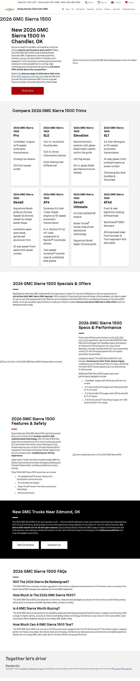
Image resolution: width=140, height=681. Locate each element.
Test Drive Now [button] (25, 545)
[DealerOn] (13, 666)
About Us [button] (116, 9)
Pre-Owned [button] (80, 9)
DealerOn (25, 669)
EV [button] (73, 9)
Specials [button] (90, 9)
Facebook (117, 669)
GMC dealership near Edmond (30, 76)
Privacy (40, 669)
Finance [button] (108, 9)
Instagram (127, 669)
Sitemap (33, 669)
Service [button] (99, 9)
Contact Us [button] (54, 545)
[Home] (63, 9)
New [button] (67, 9)
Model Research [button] (128, 9)
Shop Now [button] (27, 91)
